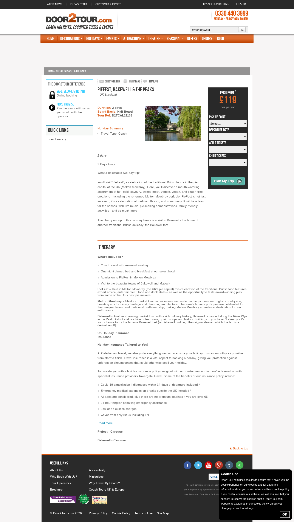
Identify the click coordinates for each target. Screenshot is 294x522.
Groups (207, 38)
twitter (198, 465)
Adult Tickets (217, 143)
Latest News (54, 4)
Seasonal (174, 38)
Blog (220, 38)
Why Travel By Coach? (104, 483)
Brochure (56, 489)
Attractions (132, 38)
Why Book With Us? (63, 476)
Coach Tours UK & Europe (107, 489)
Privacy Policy (98, 513)
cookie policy (281, 489)
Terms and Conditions (199, 494)
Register (240, 4)
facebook (188, 465)
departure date (219, 130)
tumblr (229, 465)
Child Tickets (217, 156)
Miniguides (96, 476)
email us (153, 81)
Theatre (154, 38)
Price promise (65, 104)
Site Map (163, 513)
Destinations (70, 38)
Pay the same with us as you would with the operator (73, 112)
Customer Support (108, 4)
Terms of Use (144, 513)
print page (134, 81)
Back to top (240, 448)
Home (50, 38)
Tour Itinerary (57, 139)
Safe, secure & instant (71, 91)
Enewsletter (78, 4)
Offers (192, 38)
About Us (56, 470)
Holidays (93, 38)
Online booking (67, 95)
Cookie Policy (121, 513)
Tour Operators (60, 483)
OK (284, 514)
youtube (208, 465)
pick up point (217, 117)
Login (225, 4)
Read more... (106, 423)
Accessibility (97, 470)
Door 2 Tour (79, 18)
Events (111, 38)
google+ (219, 465)
